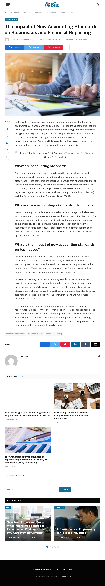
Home (7, 13)
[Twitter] (7, 136)
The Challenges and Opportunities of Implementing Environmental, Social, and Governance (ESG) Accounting (26, 460)
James (15, 40)
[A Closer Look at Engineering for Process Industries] (77, 523)
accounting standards (15, 334)
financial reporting (54, 334)
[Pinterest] (7, 150)
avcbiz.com (66, 576)
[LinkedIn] (7, 143)
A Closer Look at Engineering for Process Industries (76, 531)
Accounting (11, 20)
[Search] (97, 4)
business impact (35, 334)
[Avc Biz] (52, 4)
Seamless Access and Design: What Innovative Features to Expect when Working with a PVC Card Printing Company (26, 527)
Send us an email (42, 570)
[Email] (7, 157)
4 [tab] (55, 546)
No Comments (67, 40)
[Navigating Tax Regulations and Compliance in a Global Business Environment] (77, 396)
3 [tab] (52, 546)
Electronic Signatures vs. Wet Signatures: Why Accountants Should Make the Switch (27, 414)
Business (60, 508)
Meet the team (63, 570)
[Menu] (8, 4)
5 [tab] (57, 546)
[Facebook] (7, 129)
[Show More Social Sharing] (67, 47)
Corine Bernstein (13, 537)
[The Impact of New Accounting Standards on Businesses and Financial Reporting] (52, 84)
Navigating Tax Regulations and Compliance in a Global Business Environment (71, 415)
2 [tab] (50, 546)
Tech (8, 508)
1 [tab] (47, 546)
